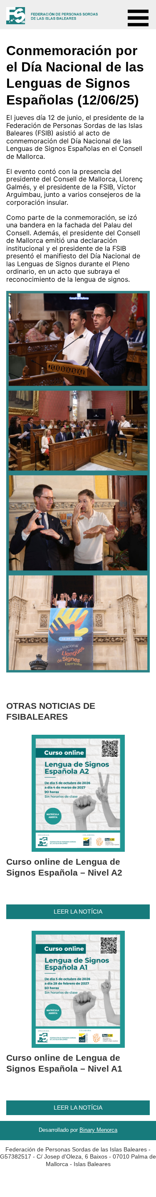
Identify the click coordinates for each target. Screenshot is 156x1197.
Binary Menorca (98, 1130)
